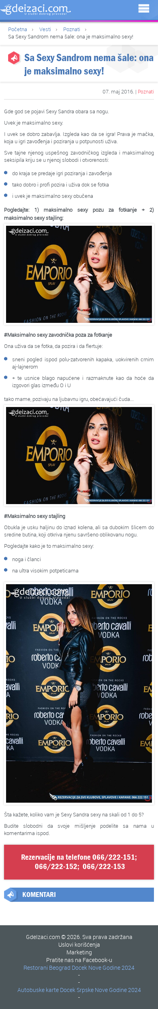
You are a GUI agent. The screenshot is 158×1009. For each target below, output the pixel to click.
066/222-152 (56, 866)
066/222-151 (113, 857)
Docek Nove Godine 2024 (103, 967)
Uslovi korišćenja (79, 944)
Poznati (71, 29)
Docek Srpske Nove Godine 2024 (100, 990)
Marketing (79, 952)
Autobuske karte (38, 990)
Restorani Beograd (46, 967)
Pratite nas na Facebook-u (79, 960)
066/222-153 (104, 866)
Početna (17, 29)
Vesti (45, 29)
